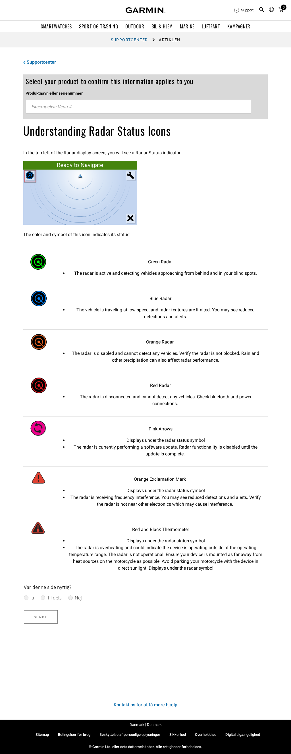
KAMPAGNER (238, 26)
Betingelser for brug (74, 734)
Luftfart (211, 26)
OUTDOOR (134, 26)
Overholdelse (205, 734)
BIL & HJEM (161, 26)
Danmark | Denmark (146, 724)
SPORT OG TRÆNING (98, 26)
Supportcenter (129, 40)
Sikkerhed (177, 734)
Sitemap (42, 734)
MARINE (187, 26)
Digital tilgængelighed (242, 734)
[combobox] (138, 107)
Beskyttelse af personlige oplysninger (129, 734)
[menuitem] (244, 10)
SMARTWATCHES (56, 26)
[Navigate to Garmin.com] (145, 10)
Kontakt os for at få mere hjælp (145, 704)
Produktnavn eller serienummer (54, 93)
